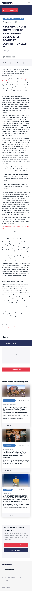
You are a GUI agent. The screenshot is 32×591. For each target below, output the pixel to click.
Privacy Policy (5, 581)
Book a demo (15, 545)
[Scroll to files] (17, 63)
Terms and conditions (7, 584)
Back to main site (9, 569)
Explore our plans (15, 550)
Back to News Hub (11, 10)
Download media (16, 369)
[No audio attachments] (23, 63)
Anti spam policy (6, 587)
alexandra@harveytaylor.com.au (11, 327)
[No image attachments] (11, 63)
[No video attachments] (28, 63)
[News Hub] (7, 3)
